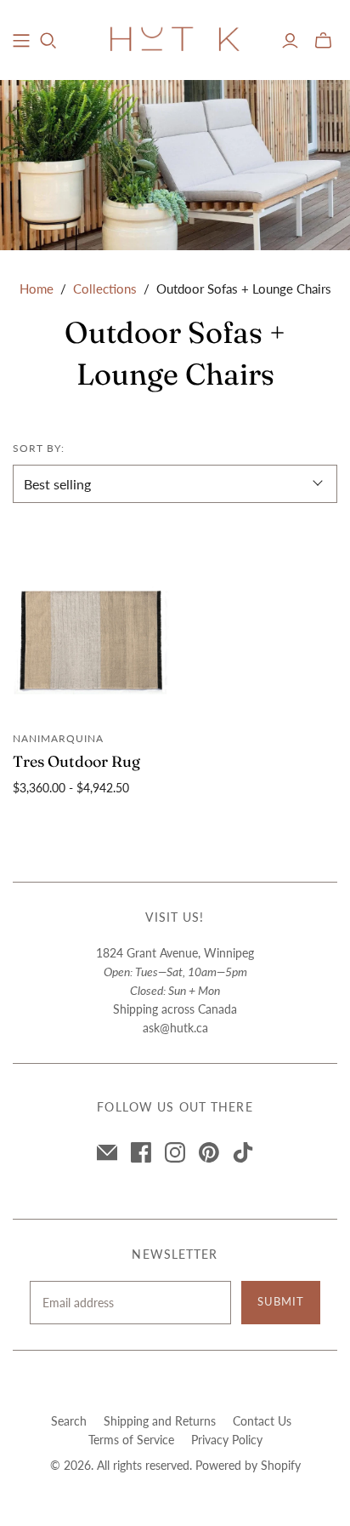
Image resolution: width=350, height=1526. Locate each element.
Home (37, 288)
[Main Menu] (21, 40)
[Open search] (48, 40)
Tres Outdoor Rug (76, 761)
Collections (105, 288)
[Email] (107, 1152)
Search (69, 1421)
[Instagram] (175, 1152)
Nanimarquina (58, 738)
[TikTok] (243, 1152)
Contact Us (262, 1421)
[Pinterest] (209, 1152)
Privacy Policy (226, 1439)
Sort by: (39, 448)
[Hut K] (175, 37)
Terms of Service (131, 1439)
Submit (280, 1301)
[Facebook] (141, 1152)
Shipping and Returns (160, 1421)
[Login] (290, 40)
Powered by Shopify (248, 1465)
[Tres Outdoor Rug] (91, 641)
